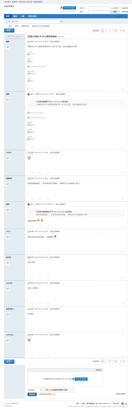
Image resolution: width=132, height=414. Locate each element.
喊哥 (7, 41)
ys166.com (8, 406)
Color (32, 370)
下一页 (122, 31)
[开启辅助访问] (124, 2)
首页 (8, 16)
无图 (77, 403)
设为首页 (8, 2)
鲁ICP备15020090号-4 (103, 403)
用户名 (82, 8)
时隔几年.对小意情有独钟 (40, 26)
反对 (48, 147)
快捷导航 (119, 16)
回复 (32, 89)
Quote (42, 370)
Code (45, 370)
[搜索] (69, 21)
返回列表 (96, 31)
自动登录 (115, 8)
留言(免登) (32, 16)
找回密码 (125, 8)
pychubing (9, 335)
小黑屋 (83, 403)
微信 (15, 16)
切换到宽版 (126, 2)
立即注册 (125, 12)
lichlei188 (9, 283)
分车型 (16, 26)
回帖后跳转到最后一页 (47, 394)
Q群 (22, 16)
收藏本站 (15, 2)
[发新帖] (9, 30)
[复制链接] (60, 37)
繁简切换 (29, 2)
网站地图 (22, 2)
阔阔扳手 (9, 178)
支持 (40, 147)
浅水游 (8, 257)
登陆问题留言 (38, 2)
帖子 (62, 21)
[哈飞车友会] (9, 6)
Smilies (48, 370)
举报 (122, 89)
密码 (81, 12)
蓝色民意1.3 (10, 309)
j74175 (8, 231)
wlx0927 (9, 152)
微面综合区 (25, 26)
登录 (62, 379)
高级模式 (99, 370)
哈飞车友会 (5, 26)
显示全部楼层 (55, 41)
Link (38, 370)
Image (35, 370)
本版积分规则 (120, 394)
